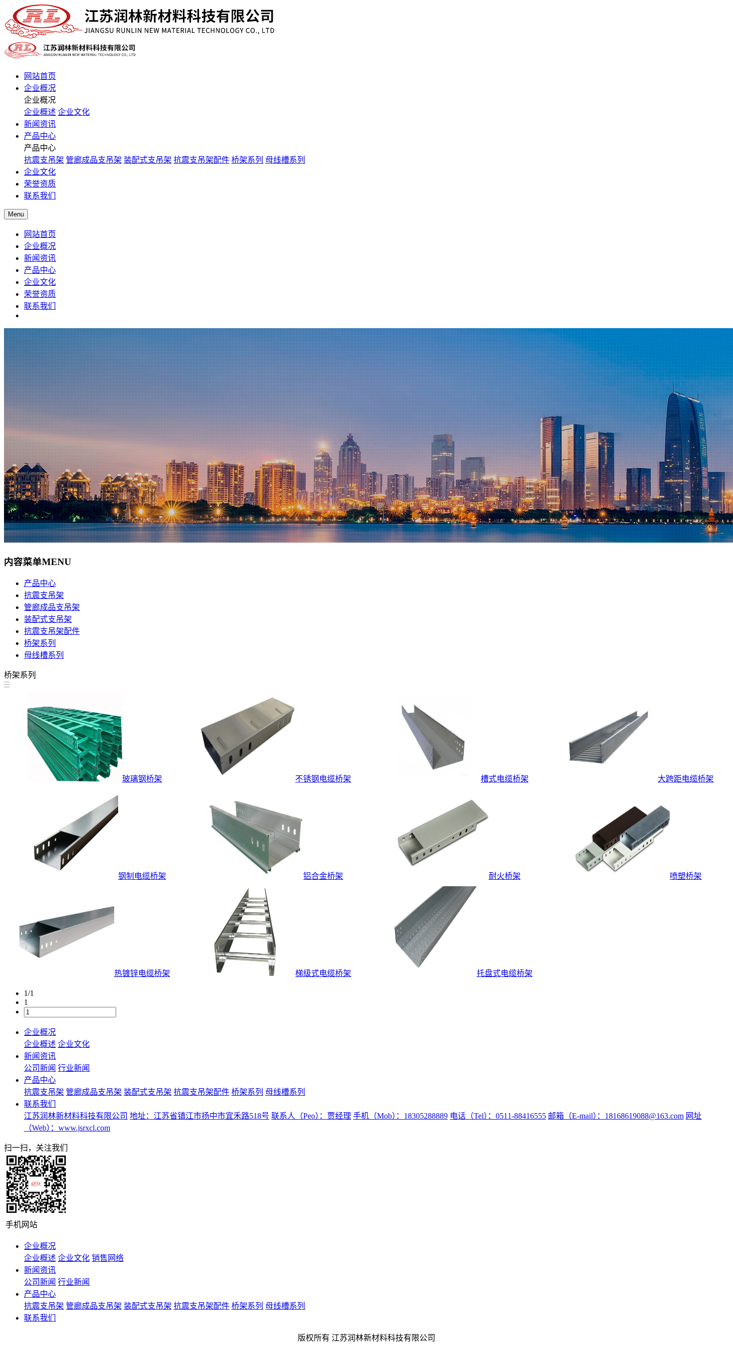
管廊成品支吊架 (94, 160)
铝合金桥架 (323, 876)
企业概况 (40, 88)
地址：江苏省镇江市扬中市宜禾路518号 (199, 1116)
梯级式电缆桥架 (323, 973)
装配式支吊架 (148, 160)
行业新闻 (74, 1068)
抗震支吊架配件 (201, 160)
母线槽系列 (285, 160)
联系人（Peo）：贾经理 (311, 1116)
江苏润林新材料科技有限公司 (76, 1116)
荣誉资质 (40, 184)
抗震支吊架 (44, 160)
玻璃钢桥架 (142, 778)
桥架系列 (247, 160)
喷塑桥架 (686, 876)
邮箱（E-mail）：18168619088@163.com (616, 1116)
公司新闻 (40, 1068)
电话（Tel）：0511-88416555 (498, 1116)
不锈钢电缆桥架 (323, 778)
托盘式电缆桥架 (505, 973)
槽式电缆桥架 (505, 778)
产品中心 (40, 136)
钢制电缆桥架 (142, 876)
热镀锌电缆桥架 (142, 973)
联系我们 (40, 196)
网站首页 (40, 76)
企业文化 (74, 112)
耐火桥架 (505, 876)
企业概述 (40, 112)
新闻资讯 (40, 124)
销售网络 (108, 1258)
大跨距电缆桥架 (686, 778)
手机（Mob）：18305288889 (400, 1116)
